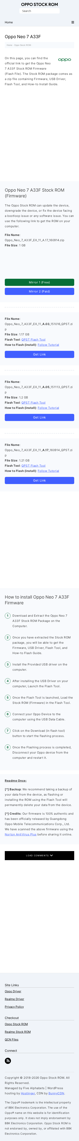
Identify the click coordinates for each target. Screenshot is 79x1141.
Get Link (39, 354)
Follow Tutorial (48, 345)
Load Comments (38, 855)
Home (9, 45)
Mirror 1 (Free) (39, 282)
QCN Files (11, 1039)
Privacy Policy (14, 1007)
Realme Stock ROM (18, 1032)
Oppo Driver (13, 991)
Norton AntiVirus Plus (21, 834)
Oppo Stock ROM (39, 4)
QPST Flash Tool (33, 339)
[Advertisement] (39, 133)
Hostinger (28, 1093)
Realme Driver (14, 999)
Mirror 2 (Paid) (39, 291)
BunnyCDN (56, 1093)
